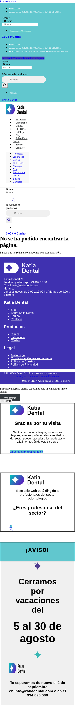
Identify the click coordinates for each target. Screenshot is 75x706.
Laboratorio (18, 157)
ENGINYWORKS (39, 381)
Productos (18, 153)
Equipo (16, 178)
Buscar (5, 17)
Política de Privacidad (24, 364)
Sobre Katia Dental (20, 140)
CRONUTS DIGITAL (60, 381)
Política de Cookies (23, 361)
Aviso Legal (18, 355)
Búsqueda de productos (15, 74)
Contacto (20, 147)
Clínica (16, 160)
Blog (15, 169)
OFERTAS (18, 163)
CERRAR (6, 401)
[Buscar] (5, 85)
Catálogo (17, 166)
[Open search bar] (13, 201)
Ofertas (15, 340)
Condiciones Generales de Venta (31, 358)
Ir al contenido (8, 1)
